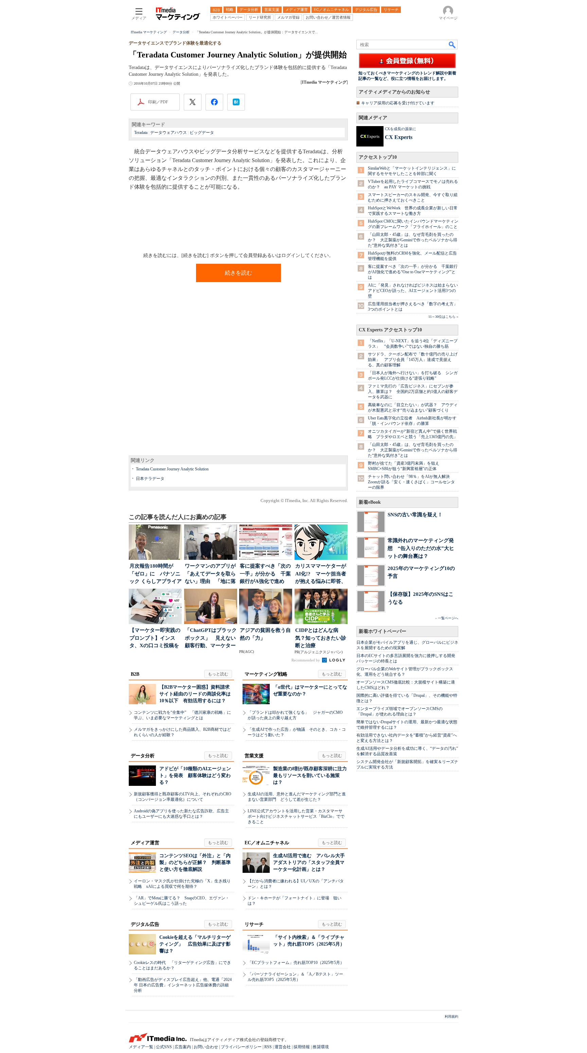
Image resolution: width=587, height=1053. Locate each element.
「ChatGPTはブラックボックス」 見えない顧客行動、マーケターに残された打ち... (211, 638)
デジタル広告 (145, 924)
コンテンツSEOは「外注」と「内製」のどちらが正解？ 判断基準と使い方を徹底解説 (195, 862)
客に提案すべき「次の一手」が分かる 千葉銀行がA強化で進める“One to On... (265, 574)
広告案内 (183, 1047)
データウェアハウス (168, 132)
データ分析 (143, 755)
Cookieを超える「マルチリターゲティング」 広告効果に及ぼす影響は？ (195, 944)
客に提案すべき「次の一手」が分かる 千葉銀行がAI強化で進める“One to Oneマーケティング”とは (413, 272)
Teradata (140, 132)
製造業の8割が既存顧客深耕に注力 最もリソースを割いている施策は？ (312, 775)
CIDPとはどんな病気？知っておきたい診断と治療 (320, 637)
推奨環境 (321, 1047)
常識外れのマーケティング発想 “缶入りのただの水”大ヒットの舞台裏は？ (421, 548)
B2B (135, 674)
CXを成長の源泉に (400, 129)
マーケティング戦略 (266, 674)
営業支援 (254, 755)
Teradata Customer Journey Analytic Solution (172, 469)
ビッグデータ (202, 132)
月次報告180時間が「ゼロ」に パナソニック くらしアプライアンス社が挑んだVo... (155, 574)
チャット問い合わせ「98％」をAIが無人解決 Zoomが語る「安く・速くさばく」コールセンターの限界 (411, 482)
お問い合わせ (206, 1047)
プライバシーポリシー (241, 1047)
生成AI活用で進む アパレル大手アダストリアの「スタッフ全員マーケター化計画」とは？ (309, 862)
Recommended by (306, 660)
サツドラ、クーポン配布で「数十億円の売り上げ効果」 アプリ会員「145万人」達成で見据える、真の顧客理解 (413, 359)
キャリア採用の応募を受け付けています (397, 103)
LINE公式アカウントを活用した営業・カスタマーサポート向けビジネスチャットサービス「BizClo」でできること (296, 816)
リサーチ (254, 924)
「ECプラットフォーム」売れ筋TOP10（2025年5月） (296, 962)
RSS (268, 1047)
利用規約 (451, 1016)
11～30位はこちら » (443, 316)
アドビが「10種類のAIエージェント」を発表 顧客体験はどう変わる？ (195, 775)
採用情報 (302, 1047)
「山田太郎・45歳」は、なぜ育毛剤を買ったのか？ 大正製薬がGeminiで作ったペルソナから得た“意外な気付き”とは (412, 240)
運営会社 (282, 1047)
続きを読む (238, 273)
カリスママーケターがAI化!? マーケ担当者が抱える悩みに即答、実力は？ (320, 574)
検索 (452, 44)
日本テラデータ (150, 478)
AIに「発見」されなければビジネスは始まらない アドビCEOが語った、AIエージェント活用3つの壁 (415, 290)
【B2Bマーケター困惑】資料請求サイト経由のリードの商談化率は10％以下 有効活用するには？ (195, 694)
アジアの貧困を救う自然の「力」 (265, 634)
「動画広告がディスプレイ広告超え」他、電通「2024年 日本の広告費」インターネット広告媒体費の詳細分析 (183, 985)
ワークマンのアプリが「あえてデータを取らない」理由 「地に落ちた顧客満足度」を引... (210, 574)
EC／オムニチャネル (267, 842)
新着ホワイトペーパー (382, 631)
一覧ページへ (448, 618)
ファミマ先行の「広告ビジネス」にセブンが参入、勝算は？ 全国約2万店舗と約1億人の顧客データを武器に (413, 391)
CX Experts (398, 137)
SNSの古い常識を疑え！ (415, 514)
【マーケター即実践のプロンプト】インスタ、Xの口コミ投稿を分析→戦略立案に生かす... (154, 638)
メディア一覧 (141, 1047)
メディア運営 (145, 842)
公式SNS (164, 1047)
